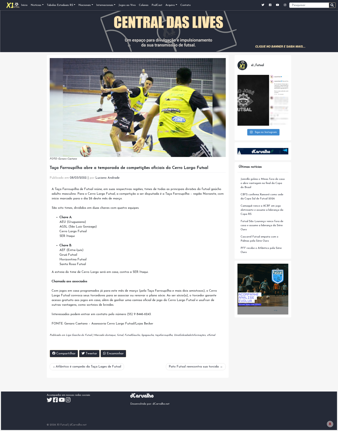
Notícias (36, 5)
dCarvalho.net (161, 403)
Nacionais (84, 5)
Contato (185, 5)
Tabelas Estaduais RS (60, 5)
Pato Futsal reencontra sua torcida (194, 366)
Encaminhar (115, 353)
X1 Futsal (62, 425)
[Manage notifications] (330, 424)
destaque (110, 335)
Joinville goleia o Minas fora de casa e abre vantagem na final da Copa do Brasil (263, 183)
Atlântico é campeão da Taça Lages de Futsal (88, 366)
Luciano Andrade (107, 177)
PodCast (157, 5)
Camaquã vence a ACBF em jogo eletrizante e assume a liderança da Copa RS (262, 210)
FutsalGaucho (132, 335)
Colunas (143, 5)
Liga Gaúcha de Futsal (79, 335)
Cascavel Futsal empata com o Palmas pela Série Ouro (259, 238)
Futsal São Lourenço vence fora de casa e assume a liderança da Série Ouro (262, 225)
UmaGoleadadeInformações (190, 335)
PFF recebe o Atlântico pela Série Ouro (261, 250)
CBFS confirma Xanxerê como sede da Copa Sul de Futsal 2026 (262, 196)
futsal (120, 335)
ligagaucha (147, 335)
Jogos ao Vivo (127, 5)
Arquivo (170, 5)
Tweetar (91, 353)
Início (24, 5)
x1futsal (211, 335)
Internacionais (104, 5)
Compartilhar (65, 353)
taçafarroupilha (164, 335)
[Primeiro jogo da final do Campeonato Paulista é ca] (262, 100)
